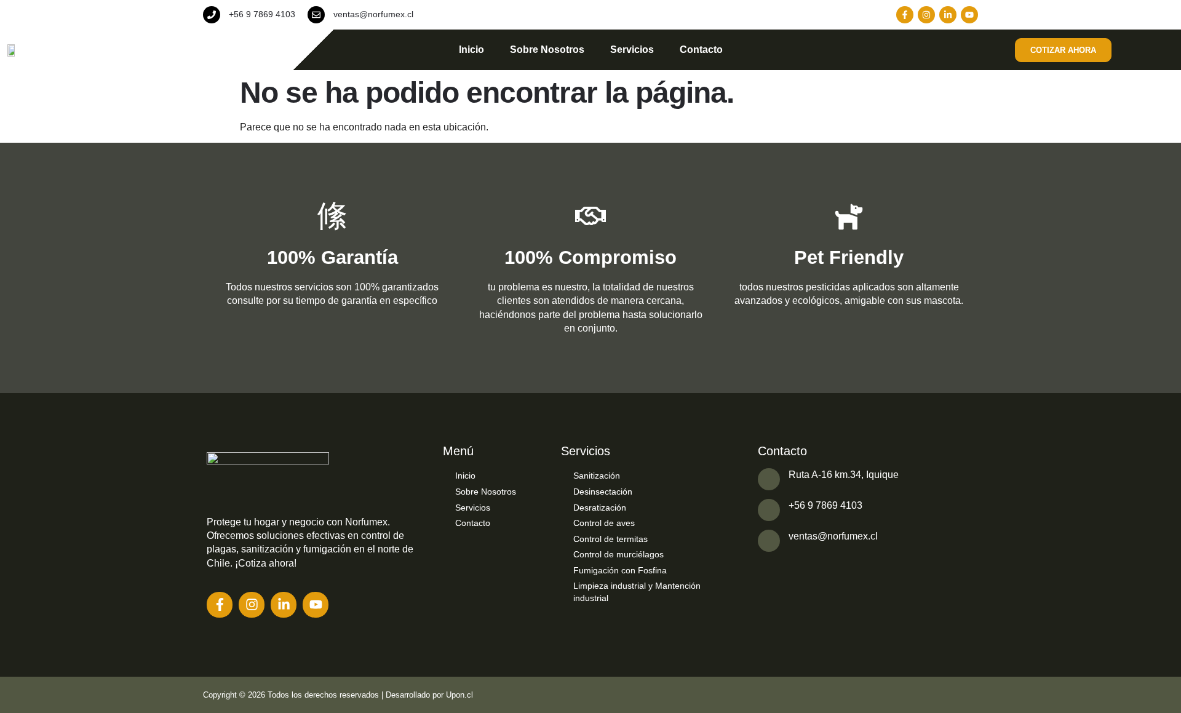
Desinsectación (602, 491)
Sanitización (596, 475)
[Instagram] (926, 14)
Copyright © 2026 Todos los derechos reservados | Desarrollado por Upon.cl (338, 694)
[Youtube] (969, 14)
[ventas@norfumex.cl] (316, 14)
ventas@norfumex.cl (373, 14)
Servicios (632, 49)
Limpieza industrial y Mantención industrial (637, 592)
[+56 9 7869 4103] (211, 14)
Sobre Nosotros (547, 49)
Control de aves (604, 523)
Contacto (701, 49)
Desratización (599, 507)
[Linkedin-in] (947, 14)
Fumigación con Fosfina (620, 570)
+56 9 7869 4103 (262, 14)
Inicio (471, 49)
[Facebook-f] (904, 14)
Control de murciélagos (618, 554)
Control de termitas (610, 539)
